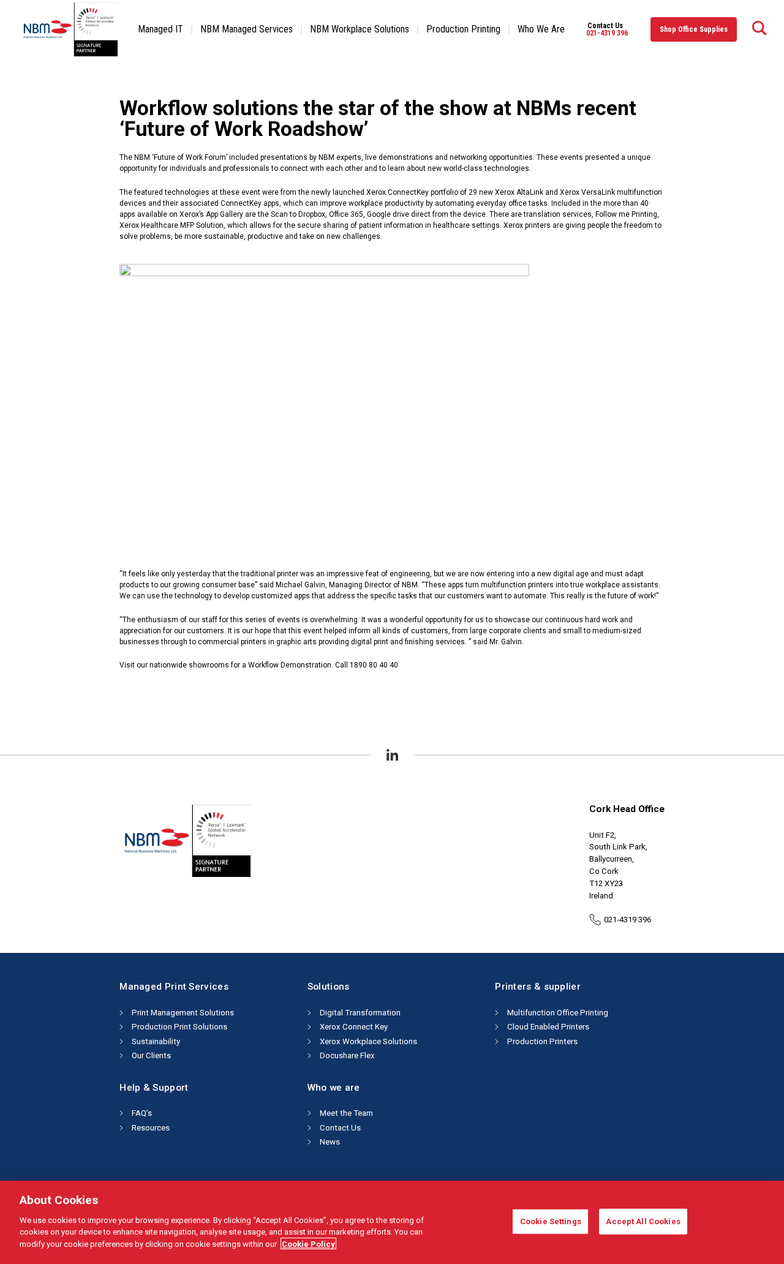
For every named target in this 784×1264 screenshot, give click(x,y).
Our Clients (151, 1055)
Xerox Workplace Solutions (368, 1041)
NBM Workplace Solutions (359, 29)
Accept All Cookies (643, 1220)
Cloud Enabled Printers (548, 1026)
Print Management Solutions (183, 1012)
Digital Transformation (360, 1012)
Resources (151, 1127)
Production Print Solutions (179, 1026)
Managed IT (160, 29)
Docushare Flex (347, 1055)
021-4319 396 (607, 33)
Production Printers (542, 1041)
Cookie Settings (550, 1220)
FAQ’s (142, 1113)
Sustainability (156, 1041)
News (330, 1141)
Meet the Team (346, 1113)
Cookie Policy (308, 1243)
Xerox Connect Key (354, 1026)
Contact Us (340, 1127)
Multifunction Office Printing (557, 1012)
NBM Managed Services (246, 29)
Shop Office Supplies (694, 29)
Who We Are (541, 29)
